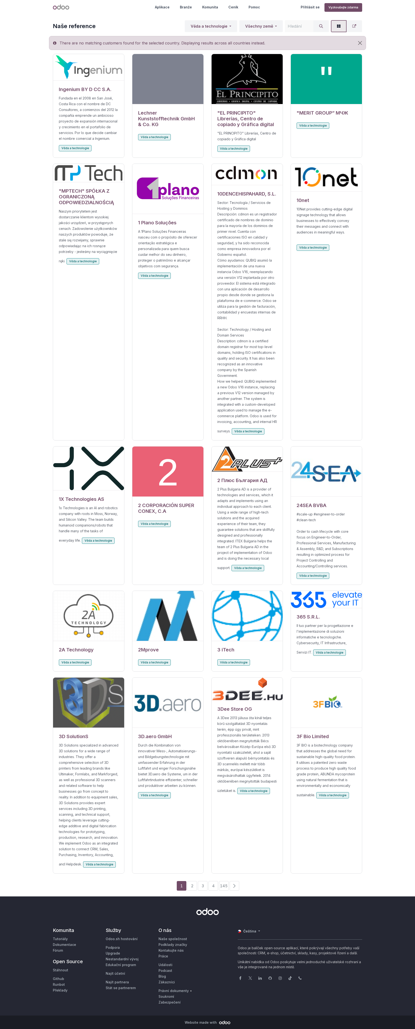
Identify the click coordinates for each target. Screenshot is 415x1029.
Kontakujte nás (171, 950)
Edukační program (121, 965)
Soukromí (166, 996)
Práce (163, 956)
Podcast (165, 970)
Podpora (113, 947)
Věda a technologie (209, 26)
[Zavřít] (360, 43)
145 (224, 885)
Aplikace (162, 7)
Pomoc (254, 7)
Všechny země (259, 26)
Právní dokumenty (174, 991)
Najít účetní (115, 973)
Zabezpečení (170, 1002)
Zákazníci (167, 982)
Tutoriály (60, 939)
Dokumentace (64, 945)
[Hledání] (321, 26)
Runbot (59, 984)
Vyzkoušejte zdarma (343, 7)
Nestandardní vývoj (122, 959)
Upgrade (113, 953)
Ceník (233, 7)
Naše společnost (173, 939)
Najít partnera (117, 982)
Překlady (60, 990)
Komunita (210, 7)
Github (58, 979)
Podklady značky (173, 945)
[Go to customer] (88, 67)
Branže (186, 7)
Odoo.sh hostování (122, 939)
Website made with (201, 1022)
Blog (162, 976)
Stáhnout (60, 970)
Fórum (58, 950)
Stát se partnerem (121, 988)
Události (165, 965)
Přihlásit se (310, 7)
